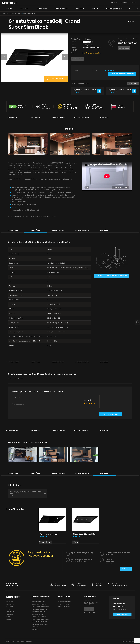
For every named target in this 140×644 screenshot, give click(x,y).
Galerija (95, 9)
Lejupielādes (104, 117)
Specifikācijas (35, 117)
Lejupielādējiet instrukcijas (117, 276)
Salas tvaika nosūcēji (38, 601)
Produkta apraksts (12, 117)
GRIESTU (20, 13)
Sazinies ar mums (122, 614)
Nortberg (5, 13)
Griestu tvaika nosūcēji (39, 611)
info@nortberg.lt (119, 606)
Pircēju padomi (77, 59)
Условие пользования (64, 606)
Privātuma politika (63, 604)
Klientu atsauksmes (58, 117)
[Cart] (136, 8)
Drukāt (99, 276)
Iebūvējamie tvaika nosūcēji (40, 606)
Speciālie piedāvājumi (114, 9)
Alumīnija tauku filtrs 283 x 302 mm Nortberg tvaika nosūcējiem (120, 90)
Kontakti (133, 3)
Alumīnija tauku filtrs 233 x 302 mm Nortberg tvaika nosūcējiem (85, 90)
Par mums (24, 9)
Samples (35, 629)
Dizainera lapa (41, 9)
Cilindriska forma (37, 614)
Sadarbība (124, 3)
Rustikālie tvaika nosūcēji (39, 609)
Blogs (8, 616)
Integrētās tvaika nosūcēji (40, 624)
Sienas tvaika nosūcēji (39, 604)
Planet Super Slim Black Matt (84, 534)
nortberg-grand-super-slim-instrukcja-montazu (26, 493)
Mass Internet (131, 641)
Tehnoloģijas (10, 611)
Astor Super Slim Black (49, 534)
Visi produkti (13, 13)
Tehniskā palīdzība (62, 9)
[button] (4, 57)
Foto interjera (57, 78)
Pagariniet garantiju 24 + (70, 106)
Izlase (115, 3)
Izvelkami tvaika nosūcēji (39, 622)
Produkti (9, 9)
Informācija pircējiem (64, 601)
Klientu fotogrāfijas (81, 117)
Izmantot (125, 569)
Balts (92, 42)
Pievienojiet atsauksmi (110, 414)
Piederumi (35, 627)
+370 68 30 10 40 (127, 43)
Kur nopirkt (80, 9)
